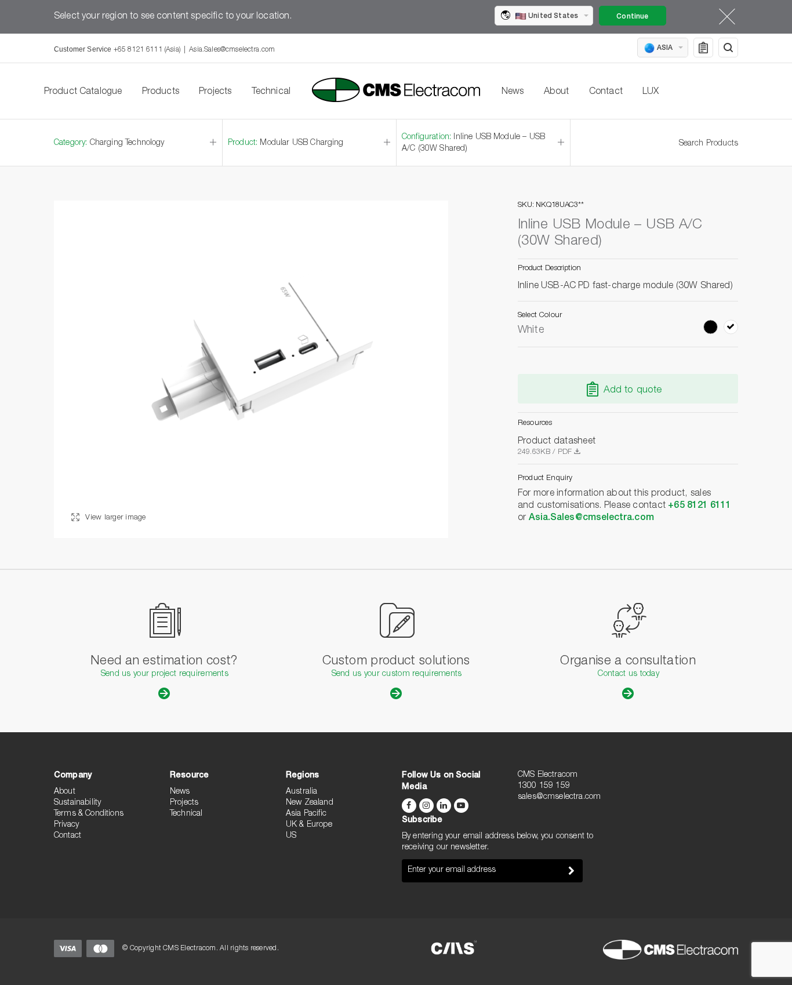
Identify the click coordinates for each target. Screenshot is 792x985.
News (513, 92)
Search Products (708, 144)
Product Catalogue (83, 92)
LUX (650, 92)
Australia (301, 792)
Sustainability (77, 803)
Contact (606, 92)
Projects (215, 92)
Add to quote (633, 390)
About (556, 92)
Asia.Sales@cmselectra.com (232, 49)
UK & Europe (309, 825)
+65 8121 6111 (699, 506)
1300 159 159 (544, 786)
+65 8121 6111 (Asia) (147, 49)
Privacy (66, 825)
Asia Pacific (306, 814)
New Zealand (309, 803)
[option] (251, 369)
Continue (632, 16)
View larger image (114, 518)
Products (160, 92)
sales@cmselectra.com (559, 797)
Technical (271, 92)
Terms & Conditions (88, 814)
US (291, 836)
